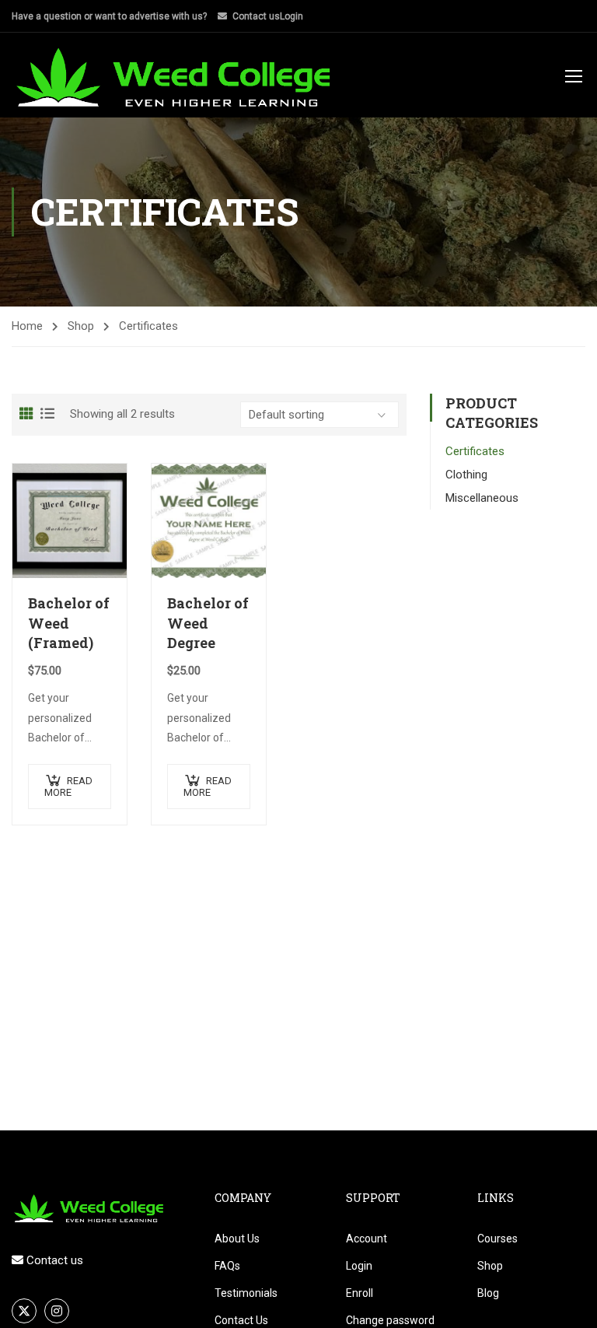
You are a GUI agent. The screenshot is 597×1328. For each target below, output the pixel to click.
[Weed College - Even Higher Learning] (175, 77)
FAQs (227, 1266)
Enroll (359, 1293)
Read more (68, 786)
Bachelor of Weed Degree (208, 623)
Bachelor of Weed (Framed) (69, 623)
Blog (488, 1293)
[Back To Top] (565, 1300)
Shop (81, 326)
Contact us (256, 16)
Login (291, 16)
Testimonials (246, 1293)
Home (27, 326)
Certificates (474, 451)
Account (366, 1238)
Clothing (466, 475)
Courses (497, 1238)
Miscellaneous (481, 498)
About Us (237, 1238)
